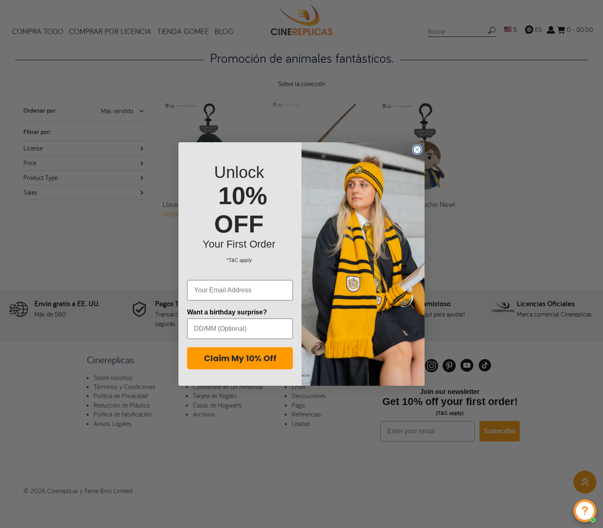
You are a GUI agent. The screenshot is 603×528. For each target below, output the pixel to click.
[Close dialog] (417, 150)
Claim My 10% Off (240, 358)
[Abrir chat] (584, 510)
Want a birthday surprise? (227, 312)
